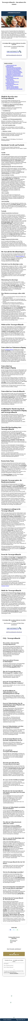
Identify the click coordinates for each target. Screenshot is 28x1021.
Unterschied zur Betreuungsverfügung (14, 72)
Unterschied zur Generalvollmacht (14, 73)
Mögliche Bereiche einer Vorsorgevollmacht (11, 66)
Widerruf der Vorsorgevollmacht (13, 70)
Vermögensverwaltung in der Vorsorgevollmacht (12, 85)
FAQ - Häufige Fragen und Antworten (14, 89)
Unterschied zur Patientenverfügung (14, 71)
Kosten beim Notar (10, 80)
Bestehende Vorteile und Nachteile (14, 67)
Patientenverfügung (9, 349)
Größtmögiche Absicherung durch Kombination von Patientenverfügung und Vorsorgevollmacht (14, 76)
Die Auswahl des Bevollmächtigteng (14, 68)
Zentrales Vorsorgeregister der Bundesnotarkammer (12, 82)
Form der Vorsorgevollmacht (12, 86)
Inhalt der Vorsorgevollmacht (12, 87)
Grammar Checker (5, 585)
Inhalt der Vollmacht (20, 256)
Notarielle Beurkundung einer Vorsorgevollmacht (12, 79)
